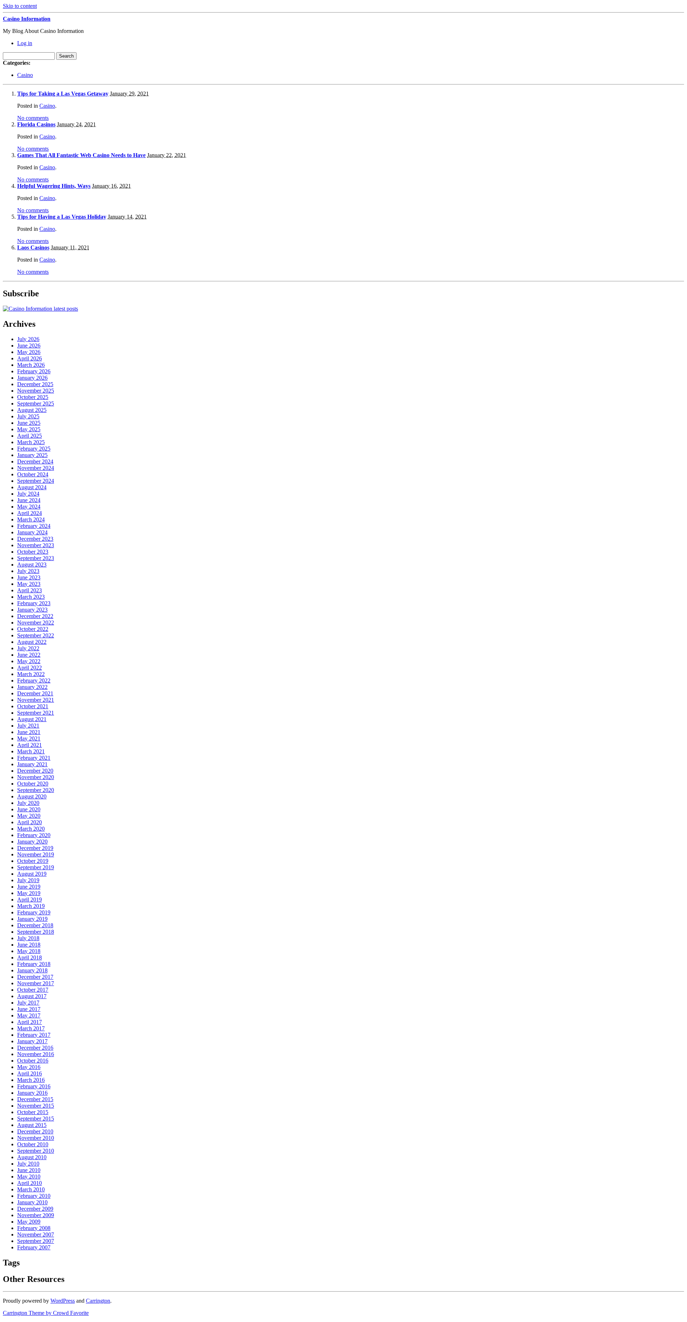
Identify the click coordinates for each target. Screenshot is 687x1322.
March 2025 (31, 442)
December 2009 (35, 1209)
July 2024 (28, 494)
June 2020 (28, 809)
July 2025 (28, 416)
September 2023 (35, 558)
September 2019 (35, 867)
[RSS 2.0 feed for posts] (40, 309)
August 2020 (32, 796)
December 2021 (35, 693)
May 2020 (28, 816)
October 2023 (32, 552)
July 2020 (28, 803)
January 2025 (32, 455)
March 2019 (31, 906)
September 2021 (35, 713)
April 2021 (29, 745)
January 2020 (32, 842)
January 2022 (32, 687)
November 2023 (35, 545)
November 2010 (35, 1138)
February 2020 (33, 835)
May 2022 (28, 661)
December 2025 (35, 384)
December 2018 (35, 925)
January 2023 (32, 610)
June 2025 (28, 423)
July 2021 (28, 726)
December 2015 (35, 1099)
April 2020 (29, 822)
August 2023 (32, 565)
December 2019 (35, 848)
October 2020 (32, 784)
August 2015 (32, 1125)
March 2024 (31, 519)
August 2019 (32, 874)
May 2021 (28, 738)
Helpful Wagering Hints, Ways (54, 186)
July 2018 (28, 938)
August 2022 (32, 642)
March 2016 (31, 1080)
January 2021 (32, 764)
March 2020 (31, 829)
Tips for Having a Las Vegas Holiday (61, 217)
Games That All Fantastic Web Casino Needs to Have (81, 155)
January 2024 (32, 532)
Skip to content (20, 6)
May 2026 (28, 352)
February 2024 (33, 526)
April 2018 (29, 957)
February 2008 (33, 1228)
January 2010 (32, 1202)
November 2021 (35, 700)
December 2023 (35, 539)
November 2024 (35, 468)
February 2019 (33, 912)
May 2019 (28, 893)
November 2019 (35, 854)
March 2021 (31, 751)
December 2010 (35, 1131)
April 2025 (29, 436)
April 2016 (29, 1073)
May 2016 (28, 1067)
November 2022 (35, 622)
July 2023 (28, 571)
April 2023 (29, 590)
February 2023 (33, 603)
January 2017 (32, 1041)
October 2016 (32, 1061)
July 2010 (28, 1164)
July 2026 (28, 339)
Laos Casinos (33, 247)
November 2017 (35, 983)
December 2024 (35, 461)
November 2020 (35, 777)
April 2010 (29, 1183)
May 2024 (28, 507)
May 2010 (28, 1176)
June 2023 (28, 577)
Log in (24, 43)
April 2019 (29, 899)
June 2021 (28, 732)
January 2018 (32, 970)
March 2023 (31, 597)
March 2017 (31, 1028)
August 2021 (32, 719)
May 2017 (28, 1015)
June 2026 (28, 345)
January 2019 (32, 919)
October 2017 (32, 990)
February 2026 (33, 371)
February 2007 (33, 1247)
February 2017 (33, 1035)
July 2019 (28, 880)
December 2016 (35, 1048)
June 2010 (28, 1170)
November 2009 (35, 1215)
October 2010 (32, 1144)
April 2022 (29, 668)
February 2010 (33, 1196)
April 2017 (29, 1022)
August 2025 (32, 410)
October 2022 (32, 629)
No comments (33, 118)
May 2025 (28, 429)
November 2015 (35, 1106)
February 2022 (33, 680)
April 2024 (29, 513)
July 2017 (28, 1003)
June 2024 (28, 500)
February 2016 (33, 1086)
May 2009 (28, 1222)
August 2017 (32, 996)
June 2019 (28, 887)
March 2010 (31, 1189)
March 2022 (31, 674)
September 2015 (35, 1119)
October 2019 (32, 861)
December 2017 (35, 977)
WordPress (62, 1301)
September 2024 (35, 481)
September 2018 (35, 932)
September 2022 (35, 635)
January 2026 (32, 378)
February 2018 (33, 964)
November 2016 (35, 1054)
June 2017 (28, 1009)
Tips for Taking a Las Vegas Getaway (62, 94)
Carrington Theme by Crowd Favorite (46, 1313)
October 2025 (32, 397)
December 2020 (35, 771)
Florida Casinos (36, 124)
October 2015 (32, 1112)
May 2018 (28, 951)
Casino (25, 75)
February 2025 (33, 449)
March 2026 (31, 365)
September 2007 (35, 1241)
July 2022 (28, 648)
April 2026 (29, 358)
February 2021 (33, 758)
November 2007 (35, 1234)
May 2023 (28, 584)
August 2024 (32, 487)
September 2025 (35, 403)
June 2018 (28, 945)
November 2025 (35, 391)
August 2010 (32, 1157)
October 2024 (32, 474)
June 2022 (28, 655)
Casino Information (26, 19)
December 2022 (35, 616)
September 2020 (35, 790)
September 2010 (35, 1151)
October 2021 (32, 706)
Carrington (98, 1301)
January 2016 (32, 1093)
